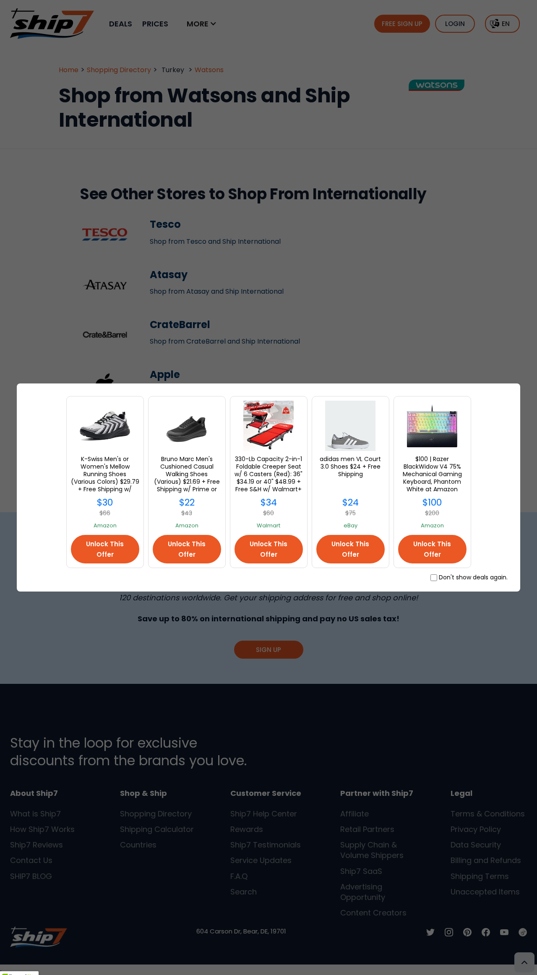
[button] (19, 967)
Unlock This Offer (105, 549)
